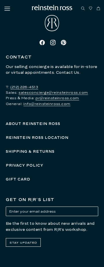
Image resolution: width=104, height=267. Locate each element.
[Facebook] (42, 42)
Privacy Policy (24, 165)
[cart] (98, 8)
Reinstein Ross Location (37, 137)
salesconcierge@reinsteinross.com (53, 92)
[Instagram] (53, 42)
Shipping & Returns (30, 151)
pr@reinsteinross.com (57, 98)
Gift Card (18, 179)
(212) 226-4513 (24, 87)
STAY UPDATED (23, 242)
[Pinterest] (63, 42)
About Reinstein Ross (33, 123)
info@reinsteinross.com (46, 104)
